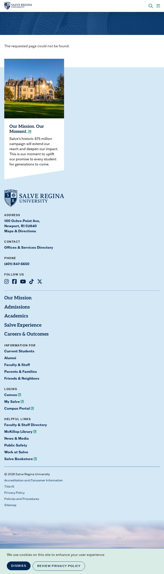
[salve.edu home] (18, 6)
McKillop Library (18, 431)
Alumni (10, 358)
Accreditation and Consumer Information (33, 480)
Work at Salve (16, 452)
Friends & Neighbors (21, 378)
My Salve (12, 401)
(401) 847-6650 (16, 263)
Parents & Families (20, 371)
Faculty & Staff (17, 364)
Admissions (17, 307)
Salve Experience (22, 325)
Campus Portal (17, 408)
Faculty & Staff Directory (25, 424)
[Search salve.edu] (151, 6)
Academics (16, 316)
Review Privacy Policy (59, 566)
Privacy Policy (14, 493)
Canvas (10, 394)
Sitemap (10, 505)
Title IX (9, 486)
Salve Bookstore (18, 458)
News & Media (16, 438)
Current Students (19, 351)
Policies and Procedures (21, 499)
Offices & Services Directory (28, 247)
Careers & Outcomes (26, 334)
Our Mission (18, 298)
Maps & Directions (20, 231)
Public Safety (15, 445)
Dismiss (18, 566)
